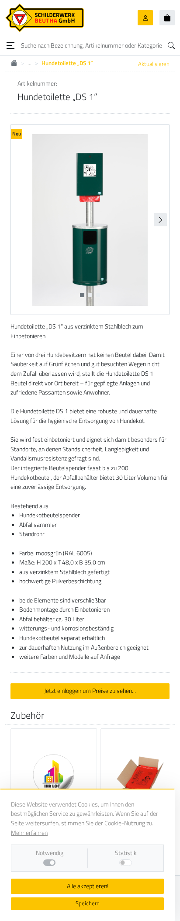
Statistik (126, 853)
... (29, 63)
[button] (160, 220)
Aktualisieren (154, 63)
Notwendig (49, 853)
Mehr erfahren (29, 833)
